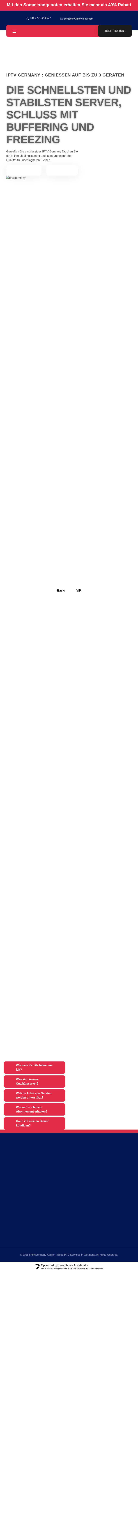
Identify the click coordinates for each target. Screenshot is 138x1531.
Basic (61, 590)
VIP (78, 590)
